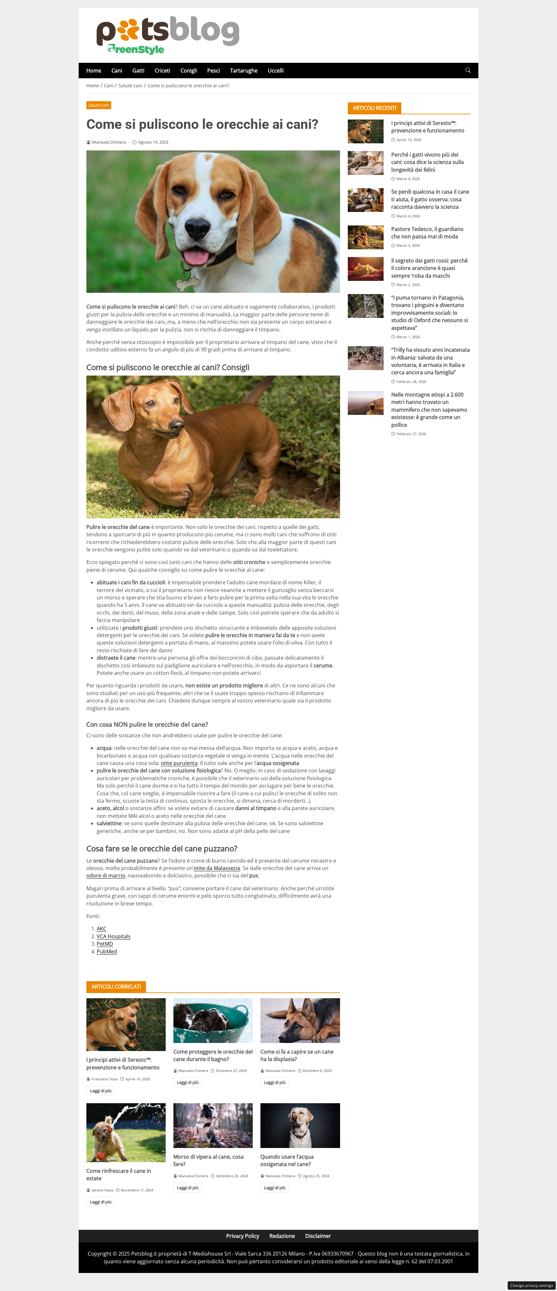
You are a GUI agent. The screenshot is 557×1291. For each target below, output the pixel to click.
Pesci (213, 70)
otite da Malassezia (217, 868)
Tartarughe (244, 70)
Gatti (138, 70)
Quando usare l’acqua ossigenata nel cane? (287, 1160)
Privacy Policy (242, 1235)
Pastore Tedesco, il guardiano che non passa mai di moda (427, 232)
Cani (117, 70)
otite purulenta (179, 763)
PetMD (105, 943)
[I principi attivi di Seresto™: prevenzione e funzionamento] (126, 1024)
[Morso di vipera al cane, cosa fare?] (213, 1125)
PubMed (107, 951)
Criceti (162, 70)
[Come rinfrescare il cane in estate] (126, 1132)
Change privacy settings (531, 1285)
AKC (101, 928)
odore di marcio (105, 875)
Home (93, 70)
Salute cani (98, 105)
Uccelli (276, 70)
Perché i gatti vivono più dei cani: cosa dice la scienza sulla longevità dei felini (427, 162)
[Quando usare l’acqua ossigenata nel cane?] (300, 1125)
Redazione (282, 1235)
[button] (468, 70)
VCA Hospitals (114, 936)
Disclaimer (318, 1235)
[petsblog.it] (167, 34)
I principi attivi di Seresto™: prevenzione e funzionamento (123, 1063)
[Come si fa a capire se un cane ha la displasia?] (300, 1020)
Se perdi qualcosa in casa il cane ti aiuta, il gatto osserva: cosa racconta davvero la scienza (430, 199)
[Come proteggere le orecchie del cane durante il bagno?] (213, 1020)
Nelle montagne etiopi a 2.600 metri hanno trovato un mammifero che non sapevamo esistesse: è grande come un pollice (429, 409)
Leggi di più (101, 1091)
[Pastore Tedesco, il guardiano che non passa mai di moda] (366, 237)
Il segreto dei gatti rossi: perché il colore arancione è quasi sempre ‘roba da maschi (429, 268)
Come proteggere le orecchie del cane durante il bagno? (213, 1055)
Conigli (189, 70)
